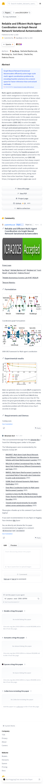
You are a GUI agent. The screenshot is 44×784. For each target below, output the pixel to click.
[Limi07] (18, 44)
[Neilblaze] (20, 44)
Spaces (4, 763)
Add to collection (23, 208)
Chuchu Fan (28, 54)
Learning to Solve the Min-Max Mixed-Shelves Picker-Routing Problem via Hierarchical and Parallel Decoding (24, 496)
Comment (23, 574)
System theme (10, 726)
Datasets (5, 760)
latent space (7, 144)
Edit (5, 545)
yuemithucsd (10, 225)
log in (14, 579)
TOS (3, 735)
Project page (23, 198)
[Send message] (39, 779)
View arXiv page (23, 188)
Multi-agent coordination (12, 93)
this (14, 520)
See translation (7, 424)
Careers (5, 745)
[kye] (17, 44)
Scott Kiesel (17, 54)
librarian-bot (10, 436)
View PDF (23, 193)
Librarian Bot (35, 440)
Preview (14, 545)
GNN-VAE (17, 122)
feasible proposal (28, 152)
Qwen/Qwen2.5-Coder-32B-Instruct (23, 87)
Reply (39, 428)
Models (4, 756)
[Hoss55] (21, 44)
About (4, 742)
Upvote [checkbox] (9, 44)
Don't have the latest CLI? (12, 602)
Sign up (6, 579)
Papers (7, 12)
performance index (18, 155)
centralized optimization (18, 128)
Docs (4, 770)
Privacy (4, 738)
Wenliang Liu (7, 54)
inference (18, 144)
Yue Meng (19, 38)
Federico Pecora (8, 57)
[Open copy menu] (18, 16)
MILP (23, 136)
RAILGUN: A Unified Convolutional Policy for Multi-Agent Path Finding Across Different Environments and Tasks (23, 466)
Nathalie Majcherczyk (28, 51)
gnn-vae (28, 179)
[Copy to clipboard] (29, 12)
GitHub (23, 203)
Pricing (4, 767)
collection (19, 707)
